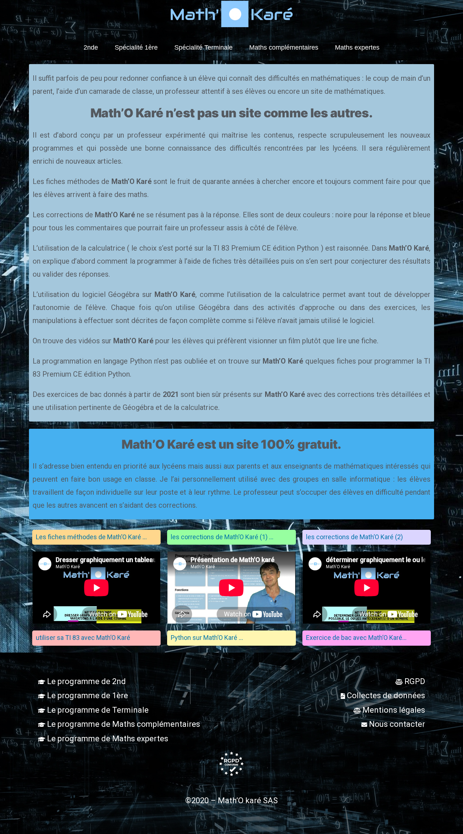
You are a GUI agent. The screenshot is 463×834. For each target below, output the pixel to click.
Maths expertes (357, 47)
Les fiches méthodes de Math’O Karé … (91, 537)
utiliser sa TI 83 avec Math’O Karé (83, 637)
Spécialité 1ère (136, 47)
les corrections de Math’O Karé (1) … (222, 537)
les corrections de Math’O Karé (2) (354, 537)
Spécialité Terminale (203, 47)
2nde (91, 47)
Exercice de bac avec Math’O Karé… (356, 637)
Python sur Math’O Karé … (207, 637)
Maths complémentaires (283, 47)
